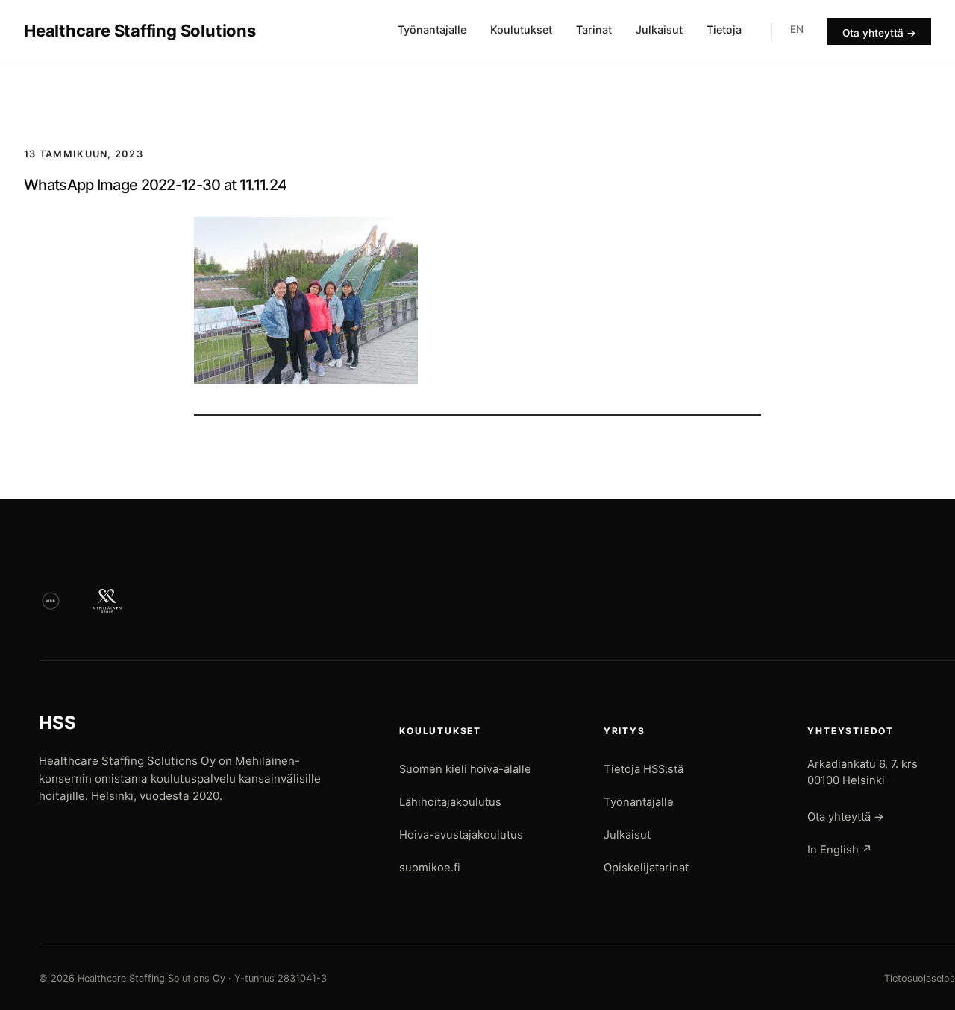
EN (797, 29)
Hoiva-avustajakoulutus (461, 835)
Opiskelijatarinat (646, 867)
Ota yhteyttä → (879, 33)
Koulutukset (521, 29)
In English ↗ (839, 849)
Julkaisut (659, 29)
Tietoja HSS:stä (643, 769)
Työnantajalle (432, 29)
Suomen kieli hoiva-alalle (465, 769)
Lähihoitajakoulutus (450, 802)
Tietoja (724, 29)
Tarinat (594, 29)
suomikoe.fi (429, 867)
